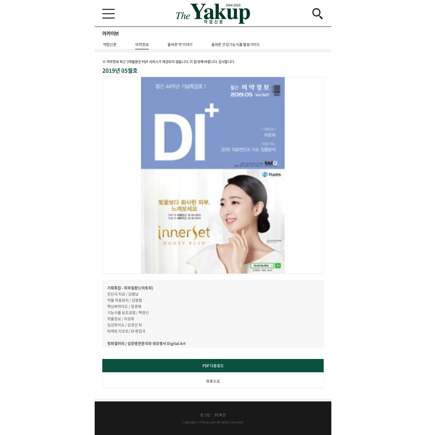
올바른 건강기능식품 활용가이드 (235, 44)
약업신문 (110, 44)
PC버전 (220, 414)
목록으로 (213, 381)
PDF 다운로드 (213, 365)
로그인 (205, 414)
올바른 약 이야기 (180, 44)
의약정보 (142, 44)
